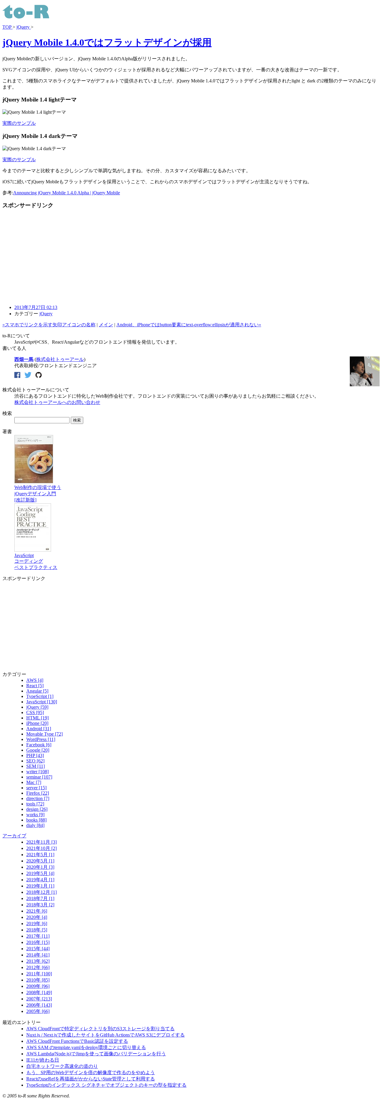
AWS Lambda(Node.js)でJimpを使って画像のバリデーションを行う (96, 1053)
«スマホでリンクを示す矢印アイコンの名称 (49, 324)
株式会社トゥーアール (60, 359)
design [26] (36, 809)
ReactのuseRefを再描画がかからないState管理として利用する (90, 1078)
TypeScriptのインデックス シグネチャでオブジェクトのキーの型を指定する (106, 1085)
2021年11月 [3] (41, 842)
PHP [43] (35, 755)
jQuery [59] (37, 707)
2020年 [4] (36, 917)
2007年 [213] (39, 998)
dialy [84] (35, 825)
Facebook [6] (38, 744)
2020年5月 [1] (40, 860)
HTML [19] (37, 717)
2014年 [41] (38, 954)
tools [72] (35, 803)
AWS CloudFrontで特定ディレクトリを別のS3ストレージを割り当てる (100, 1028)
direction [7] (37, 798)
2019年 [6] (36, 923)
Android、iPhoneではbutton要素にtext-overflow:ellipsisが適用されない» (188, 324)
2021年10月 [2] (41, 848)
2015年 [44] (38, 948)
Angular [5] (37, 690)
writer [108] (37, 771)
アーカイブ (14, 835)
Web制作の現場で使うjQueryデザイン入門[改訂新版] (37, 493)
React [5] (35, 685)
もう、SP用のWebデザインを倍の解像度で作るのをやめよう (90, 1072)
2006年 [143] (39, 1005)
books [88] (36, 819)
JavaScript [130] (41, 701)
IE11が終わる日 (42, 1059)
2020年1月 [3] (40, 867)
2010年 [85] (38, 979)
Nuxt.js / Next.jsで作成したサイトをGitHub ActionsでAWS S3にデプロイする (105, 1034)
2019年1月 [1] (40, 885)
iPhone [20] (37, 723)
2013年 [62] (38, 961)
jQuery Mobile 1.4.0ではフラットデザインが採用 (107, 42)
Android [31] (38, 728)
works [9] (35, 814)
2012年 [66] (38, 967)
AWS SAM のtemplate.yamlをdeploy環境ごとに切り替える (86, 1047)
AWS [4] (34, 680)
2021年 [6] (36, 911)
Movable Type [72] (44, 733)
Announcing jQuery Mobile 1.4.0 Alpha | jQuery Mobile (66, 192)
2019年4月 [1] (40, 879)
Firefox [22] (37, 793)
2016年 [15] (38, 942)
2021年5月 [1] (40, 854)
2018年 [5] (36, 929)
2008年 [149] (39, 992)
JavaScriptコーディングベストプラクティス (35, 561)
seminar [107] (39, 776)
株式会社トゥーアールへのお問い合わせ (57, 402)
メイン (106, 324)
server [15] (36, 787)
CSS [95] (35, 712)
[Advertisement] (52, 257)
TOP (7, 27)
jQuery (23, 27)
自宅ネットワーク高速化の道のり (62, 1066)
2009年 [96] (38, 986)
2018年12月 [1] (41, 892)
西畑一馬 (23, 359)
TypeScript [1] (39, 696)
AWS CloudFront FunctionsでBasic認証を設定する (77, 1041)
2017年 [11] (38, 936)
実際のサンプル (19, 123)
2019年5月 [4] (40, 873)
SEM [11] (35, 766)
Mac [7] (33, 782)
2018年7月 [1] (40, 898)
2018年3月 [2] (40, 904)
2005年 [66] (38, 1011)
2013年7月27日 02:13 (35, 307)
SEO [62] (35, 760)
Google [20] (37, 750)
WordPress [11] (40, 739)
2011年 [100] (39, 973)
